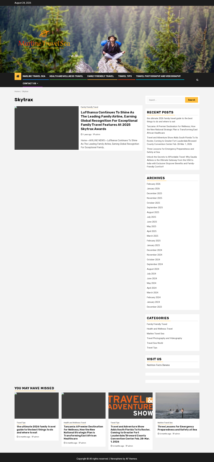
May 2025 (151, 226)
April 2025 (151, 231)
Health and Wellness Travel (66, 76)
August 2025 (153, 212)
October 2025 (153, 203)
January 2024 (153, 302)
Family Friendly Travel (100, 76)
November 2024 (154, 254)
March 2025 (152, 236)
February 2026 (153, 184)
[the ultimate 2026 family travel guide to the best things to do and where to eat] (37, 405)
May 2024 (151, 283)
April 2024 (151, 288)
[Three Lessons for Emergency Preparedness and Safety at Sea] (177, 405)
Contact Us (29, 83)
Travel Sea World (155, 343)
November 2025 (154, 198)
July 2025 (151, 217)
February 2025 (153, 240)
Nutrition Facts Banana (158, 365)
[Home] (18, 76)
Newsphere (116, 458)
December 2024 (154, 250)
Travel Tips (125, 76)
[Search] (197, 80)
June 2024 (152, 278)
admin (97, 134)
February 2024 (153, 297)
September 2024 (155, 264)
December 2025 (154, 193)
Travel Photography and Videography (158, 76)
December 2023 (154, 307)
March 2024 (152, 292)
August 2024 (153, 269)
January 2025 (153, 245)
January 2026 (153, 188)
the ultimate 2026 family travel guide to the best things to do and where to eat (36, 429)
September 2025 (155, 207)
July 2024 (151, 273)
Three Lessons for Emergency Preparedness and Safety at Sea (177, 428)
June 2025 (152, 221)
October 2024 (153, 259)
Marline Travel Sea (34, 76)
